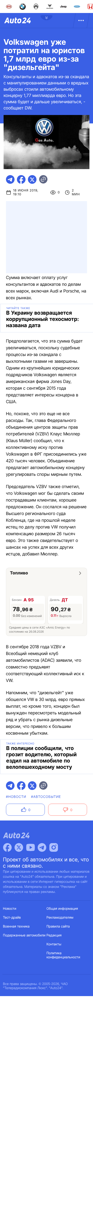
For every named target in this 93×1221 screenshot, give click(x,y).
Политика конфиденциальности (63, 955)
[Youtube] (30, 847)
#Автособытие (46, 797)
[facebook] (21, 179)
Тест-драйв (12, 918)
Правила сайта (58, 926)
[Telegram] (42, 847)
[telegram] (10, 179)
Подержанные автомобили (24, 935)
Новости (9, 909)
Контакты (53, 944)
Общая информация (62, 909)
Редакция (54, 935)
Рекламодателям (59, 918)
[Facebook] (7, 847)
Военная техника (16, 926)
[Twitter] (19, 847)
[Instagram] (53, 847)
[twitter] (32, 179)
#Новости (16, 797)
